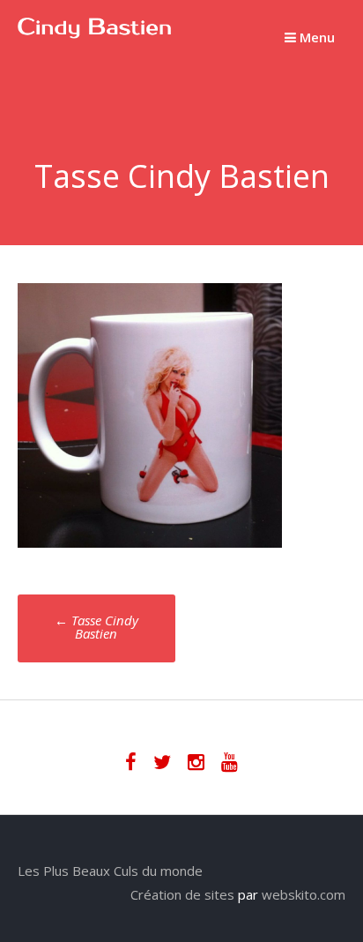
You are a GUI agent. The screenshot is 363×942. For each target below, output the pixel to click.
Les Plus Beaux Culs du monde (110, 870)
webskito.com (303, 894)
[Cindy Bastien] (95, 33)
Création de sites (182, 894)
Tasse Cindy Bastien (96, 626)
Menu (315, 37)
